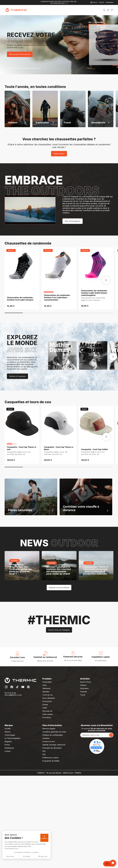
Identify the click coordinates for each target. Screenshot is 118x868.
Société (7, 729)
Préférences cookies (50, 758)
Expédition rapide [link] (101, 657)
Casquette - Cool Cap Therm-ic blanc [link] (58, 448)
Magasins (8, 741)
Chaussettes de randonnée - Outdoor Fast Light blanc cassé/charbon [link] (57, 297)
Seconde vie (47, 711)
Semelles (45, 692)
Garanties (46, 738)
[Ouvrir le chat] (113, 863)
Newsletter (109, 2)
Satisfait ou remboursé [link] (45, 657)
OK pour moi (42, 856)
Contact (101, 2)
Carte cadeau (47, 714)
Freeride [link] (83, 692)
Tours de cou (47, 695)
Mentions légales (48, 729)
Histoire (7, 732)
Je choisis (26, 856)
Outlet (44, 708)
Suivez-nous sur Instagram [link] (59, 630)
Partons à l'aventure (17, 376)
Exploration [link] (84, 688)
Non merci (10, 856)
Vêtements (46, 688)
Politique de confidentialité (52, 735)
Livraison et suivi (48, 741)
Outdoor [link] (83, 685)
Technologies (10, 735)
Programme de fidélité (50, 761)
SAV (44, 751)
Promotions (46, 717)
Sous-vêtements (48, 698)
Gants (44, 685)
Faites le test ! (59, 154)
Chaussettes (47, 682)
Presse (7, 745)
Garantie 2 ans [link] (17, 657)
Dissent (45, 705)
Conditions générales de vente (54, 732)
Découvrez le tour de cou (19, 54)
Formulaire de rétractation (52, 748)
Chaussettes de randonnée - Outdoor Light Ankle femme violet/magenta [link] (94, 292)
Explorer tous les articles (59, 588)
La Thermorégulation (12, 738)
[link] (108, 10)
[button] (104, 10)
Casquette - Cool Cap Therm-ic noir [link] (21, 448)
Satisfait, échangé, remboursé (53, 745)
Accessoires (47, 701)
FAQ (44, 754)
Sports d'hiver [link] (85, 682)
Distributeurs (9, 748)
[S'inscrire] (111, 735)
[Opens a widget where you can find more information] (109, 864)
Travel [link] (82, 695)
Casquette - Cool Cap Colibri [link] (94, 449)
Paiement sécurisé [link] (72, 656)
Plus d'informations (72, 221)
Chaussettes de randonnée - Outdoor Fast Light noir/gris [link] (20, 298)
